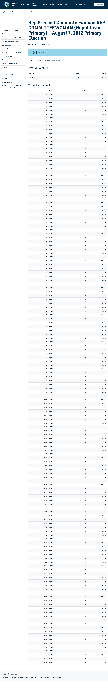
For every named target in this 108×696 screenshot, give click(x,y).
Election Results (28, 11)
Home (7, 11)
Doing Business (34, 4)
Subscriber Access (23, 678)
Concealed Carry (56, 678)
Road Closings (34, 678)
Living (45, 4)
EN (69, 4)
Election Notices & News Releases (11, 52)
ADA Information (45, 678)
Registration (5, 67)
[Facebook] (5, 674)
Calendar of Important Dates (10, 30)
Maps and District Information (10, 63)
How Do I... (14, 4)
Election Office (16, 11)
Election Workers (7, 49)
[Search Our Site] (74, 4)
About (52, 4)
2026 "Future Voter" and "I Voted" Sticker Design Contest (11, 87)
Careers (59, 4)
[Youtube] (12, 674)
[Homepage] (6, 4)
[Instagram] (8, 674)
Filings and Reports (7, 56)
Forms (4, 60)
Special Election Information (10, 75)
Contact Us (100, 4)
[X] (20, 674)
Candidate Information (8, 34)
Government (25, 4)
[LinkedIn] (16, 674)
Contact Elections (7, 82)
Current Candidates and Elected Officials (13, 37)
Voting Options (6, 78)
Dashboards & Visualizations (10, 41)
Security (4, 71)
